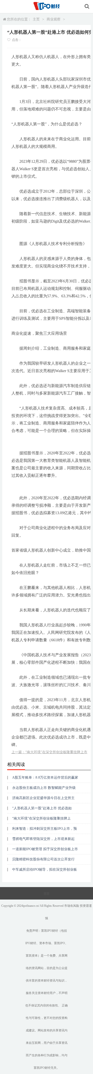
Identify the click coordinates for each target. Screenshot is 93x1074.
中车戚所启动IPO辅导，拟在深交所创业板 (44, 869)
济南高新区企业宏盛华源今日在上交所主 (43, 798)
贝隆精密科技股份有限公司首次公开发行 (43, 859)
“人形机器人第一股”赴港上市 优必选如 (42, 808)
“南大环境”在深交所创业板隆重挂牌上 (41, 818)
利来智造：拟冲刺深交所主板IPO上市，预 (44, 828)
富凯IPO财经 (49, 930)
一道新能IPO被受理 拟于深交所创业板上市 (45, 849)
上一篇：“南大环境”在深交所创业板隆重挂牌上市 (49, 752)
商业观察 (54, 19)
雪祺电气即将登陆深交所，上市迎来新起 (43, 839)
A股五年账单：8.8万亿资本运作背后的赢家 (45, 777)
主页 (36, 19)
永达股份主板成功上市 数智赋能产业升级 (44, 788)
